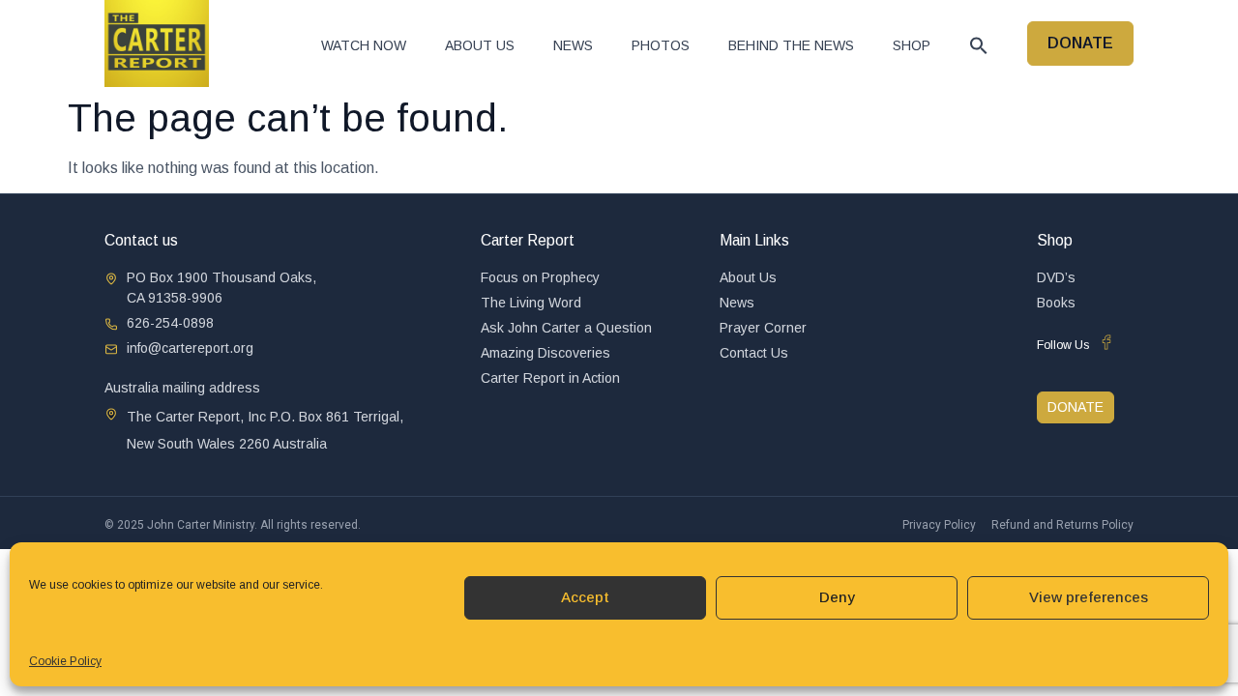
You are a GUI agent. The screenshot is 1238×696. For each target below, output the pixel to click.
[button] (979, 45)
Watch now (363, 45)
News (573, 45)
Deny (837, 597)
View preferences (1088, 597)
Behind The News (791, 45)
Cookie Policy (65, 661)
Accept (585, 597)
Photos (661, 45)
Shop (911, 45)
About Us (480, 45)
